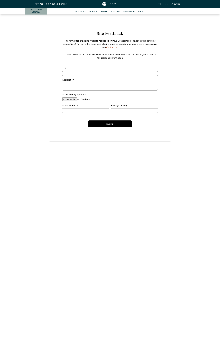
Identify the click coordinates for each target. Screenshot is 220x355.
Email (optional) (119, 105)
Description (68, 79)
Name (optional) (70, 105)
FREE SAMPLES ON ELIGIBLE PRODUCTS (36, 11)
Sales (64, 4)
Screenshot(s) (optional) (74, 94)
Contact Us (111, 47)
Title (64, 68)
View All (39, 4)
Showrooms (52, 4)
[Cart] (159, 4)
